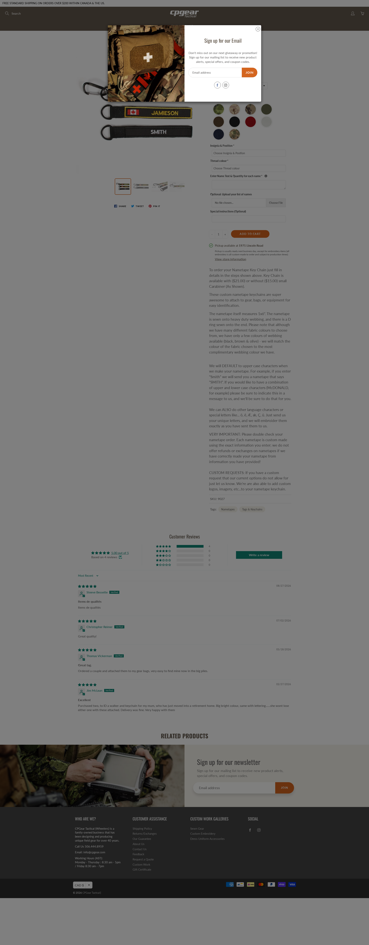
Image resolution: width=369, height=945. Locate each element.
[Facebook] (217, 85)
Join (249, 72)
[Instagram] (225, 85)
